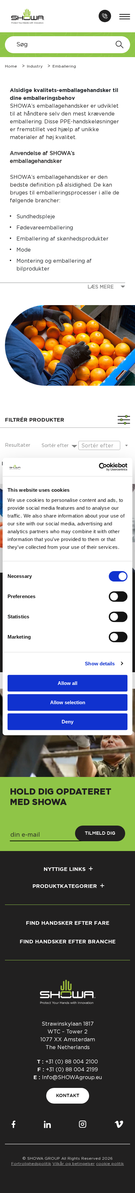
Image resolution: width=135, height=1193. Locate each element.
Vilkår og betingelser (73, 1164)
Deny (67, 721)
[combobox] (55, 445)
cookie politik (110, 1164)
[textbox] (55, 446)
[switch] (118, 596)
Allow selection (67, 702)
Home (11, 66)
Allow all (67, 683)
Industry (35, 66)
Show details (100, 663)
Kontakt (67, 1095)
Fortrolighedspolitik (31, 1164)
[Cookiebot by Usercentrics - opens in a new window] (98, 467)
